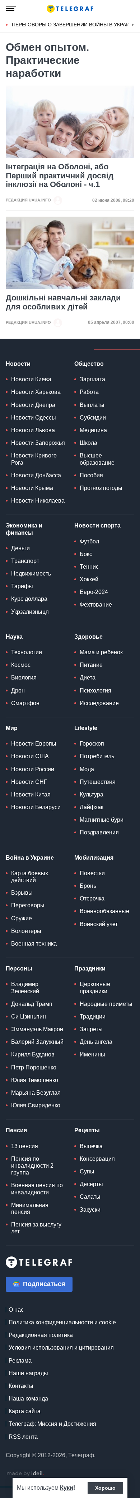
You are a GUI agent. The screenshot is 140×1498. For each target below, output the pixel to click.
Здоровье (88, 637)
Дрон (18, 690)
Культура (91, 794)
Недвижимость (31, 573)
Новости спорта (97, 525)
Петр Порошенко (33, 1067)
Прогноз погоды (101, 488)
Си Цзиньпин (28, 1016)
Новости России (32, 769)
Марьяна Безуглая (36, 1093)
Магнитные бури (101, 820)
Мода (87, 769)
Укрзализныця (30, 612)
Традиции (93, 1016)
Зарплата (92, 379)
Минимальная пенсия (29, 1208)
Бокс (86, 554)
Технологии (26, 652)
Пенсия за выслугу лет (36, 1227)
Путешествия (98, 782)
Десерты (91, 1184)
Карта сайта (25, 1411)
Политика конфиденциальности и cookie (62, 1322)
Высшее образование (97, 458)
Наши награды (28, 1373)
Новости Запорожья (38, 443)
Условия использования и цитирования (61, 1348)
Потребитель (97, 756)
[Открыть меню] (11, 9)
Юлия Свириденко (35, 1105)
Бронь (88, 886)
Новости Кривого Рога (34, 458)
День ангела (96, 1042)
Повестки (92, 873)
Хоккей (89, 579)
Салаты (90, 1197)
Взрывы (22, 893)
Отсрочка (92, 898)
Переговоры (28, 905)
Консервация (97, 1159)
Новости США (30, 756)
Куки (66, 1488)
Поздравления (99, 832)
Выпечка (91, 1146)
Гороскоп (92, 744)
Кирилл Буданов (33, 1054)
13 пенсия (24, 1146)
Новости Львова (33, 430)
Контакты (21, 1386)
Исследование (99, 703)
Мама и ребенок (101, 652)
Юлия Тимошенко (34, 1080)
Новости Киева (31, 379)
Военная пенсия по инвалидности (37, 1188)
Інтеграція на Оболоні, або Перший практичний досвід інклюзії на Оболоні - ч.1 (59, 175)
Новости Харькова (36, 392)
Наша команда (28, 1398)
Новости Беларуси (36, 807)
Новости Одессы (33, 417)
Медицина (93, 430)
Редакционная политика (41, 1335)
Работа (89, 392)
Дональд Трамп (31, 1004)
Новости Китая (31, 794)
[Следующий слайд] (133, 25)
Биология (24, 677)
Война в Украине (30, 858)
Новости (18, 364)
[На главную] (70, 9)
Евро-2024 (94, 592)
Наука (14, 637)
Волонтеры (26, 931)
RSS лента (23, 1437)
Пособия (91, 475)
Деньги (20, 548)
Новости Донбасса (36, 475)
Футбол (89, 541)
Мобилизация (93, 858)
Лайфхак (91, 807)
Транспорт (25, 561)
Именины (92, 1054)
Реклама (20, 1361)
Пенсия (16, 1130)
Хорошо (105, 1488)
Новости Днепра (33, 405)
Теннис (89, 567)
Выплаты (92, 405)
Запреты (91, 1029)
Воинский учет (99, 924)
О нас (16, 1310)
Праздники (90, 968)
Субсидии (93, 417)
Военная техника (34, 944)
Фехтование (96, 605)
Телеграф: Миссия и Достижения (52, 1424)
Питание (91, 665)
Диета (87, 677)
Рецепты (87, 1130)
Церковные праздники (95, 987)
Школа (88, 443)
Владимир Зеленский (25, 987)
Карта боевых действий (29, 876)
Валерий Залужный (37, 1042)
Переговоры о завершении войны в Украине (74, 24)
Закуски (90, 1210)
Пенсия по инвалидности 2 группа (32, 1166)
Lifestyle (85, 728)
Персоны (19, 968)
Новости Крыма (32, 488)
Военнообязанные (104, 911)
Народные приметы (106, 1004)
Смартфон (25, 703)
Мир (12, 728)
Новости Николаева (38, 501)
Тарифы (22, 586)
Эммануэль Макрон (37, 1029)
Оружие (21, 918)
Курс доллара (29, 599)
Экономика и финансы (24, 528)
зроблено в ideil (25, 1473)
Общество (89, 364)
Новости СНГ (29, 782)
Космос (21, 665)
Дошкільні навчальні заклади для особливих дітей (63, 302)
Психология (95, 690)
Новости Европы (33, 744)
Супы (87, 1171)
